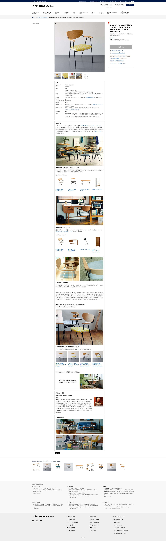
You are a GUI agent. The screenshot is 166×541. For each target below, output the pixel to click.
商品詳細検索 (36, 23)
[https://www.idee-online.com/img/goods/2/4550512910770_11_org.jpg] (72, 76)
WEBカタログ (71, 528)
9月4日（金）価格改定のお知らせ (39, 1)
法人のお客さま (123, 1)
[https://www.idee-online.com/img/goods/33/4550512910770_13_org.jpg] (87, 76)
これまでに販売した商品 (42, 17)
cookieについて (118, 525)
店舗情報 (114, 1)
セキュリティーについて (119, 528)
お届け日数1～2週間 (114, 58)
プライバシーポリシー (119, 516)
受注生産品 (98, 131)
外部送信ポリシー (118, 519)
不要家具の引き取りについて (72, 109)
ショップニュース (95, 519)
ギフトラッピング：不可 (120, 56)
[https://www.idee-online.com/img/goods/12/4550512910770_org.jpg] (57, 76)
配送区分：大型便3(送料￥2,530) (116, 60)
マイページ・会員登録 (73, 522)
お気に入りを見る (120, 4)
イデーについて (95, 525)
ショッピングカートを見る (107, 4)
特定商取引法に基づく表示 (121, 530)
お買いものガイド (83, 1)
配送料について (122, 63)
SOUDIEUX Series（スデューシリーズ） (91, 126)
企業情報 (93, 530)
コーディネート (71, 525)
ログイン (130, 4)
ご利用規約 (117, 522)
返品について (113, 63)
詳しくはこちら (37, 493)
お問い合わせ (105, 1)
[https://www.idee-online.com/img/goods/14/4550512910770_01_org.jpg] (65, 76)
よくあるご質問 (94, 1)
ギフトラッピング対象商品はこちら (112, 508)
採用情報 (93, 528)
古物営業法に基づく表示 (120, 533)
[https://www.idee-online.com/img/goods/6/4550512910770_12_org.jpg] (79, 76)
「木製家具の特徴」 (89, 97)
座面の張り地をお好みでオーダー (64, 232)
